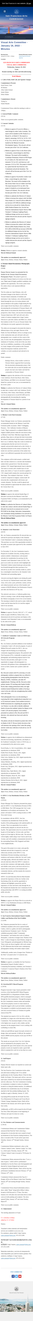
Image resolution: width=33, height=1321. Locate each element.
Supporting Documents (24, 56)
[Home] (16, 13)
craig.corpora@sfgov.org (8, 1235)
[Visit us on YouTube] (19, 1276)
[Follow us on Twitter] (16, 1276)
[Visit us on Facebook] (13, 1276)
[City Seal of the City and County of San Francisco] (16, 1290)
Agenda (21, 58)
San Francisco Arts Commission (16, 17)
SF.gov (28, 3)
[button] (4, 11)
